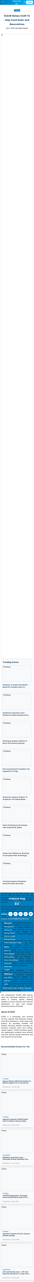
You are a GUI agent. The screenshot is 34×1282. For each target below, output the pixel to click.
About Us (7, 951)
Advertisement (9, 954)
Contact (7, 970)
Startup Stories (9, 933)
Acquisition (6, 1155)
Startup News (9, 927)
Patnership (8, 966)
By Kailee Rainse (22, 28)
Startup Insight (9, 936)
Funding (5, 1079)
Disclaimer (8, 963)
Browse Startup (9, 939)
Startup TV (8, 930)
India (6, 984)
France (17, 10)
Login (29, 2)
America (7, 981)
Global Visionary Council (13, 943)
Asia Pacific (8, 978)
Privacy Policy (9, 957)
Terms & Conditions (11, 960)
